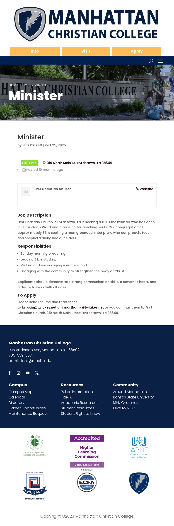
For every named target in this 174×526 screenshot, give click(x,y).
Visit (85, 51)
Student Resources (77, 408)
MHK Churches (125, 402)
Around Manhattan (130, 391)
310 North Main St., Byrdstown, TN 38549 (79, 163)
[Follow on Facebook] (9, 372)
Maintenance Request (28, 413)
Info (35, 51)
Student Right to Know (80, 413)
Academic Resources (79, 402)
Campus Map (21, 391)
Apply (137, 51)
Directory (16, 402)
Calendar (17, 397)
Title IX (66, 397)
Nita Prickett (32, 145)
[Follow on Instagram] (18, 372)
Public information (77, 391)
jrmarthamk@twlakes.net (83, 307)
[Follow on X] (36, 372)
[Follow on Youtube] (27, 372)
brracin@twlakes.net (39, 307)
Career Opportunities (27, 408)
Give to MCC (124, 408)
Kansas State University (133, 397)
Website (146, 189)
